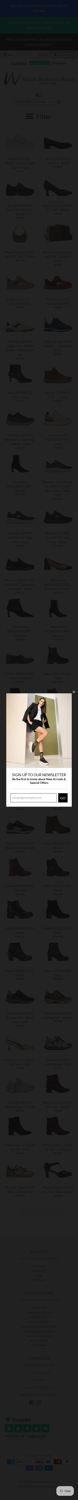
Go (63, 798)
